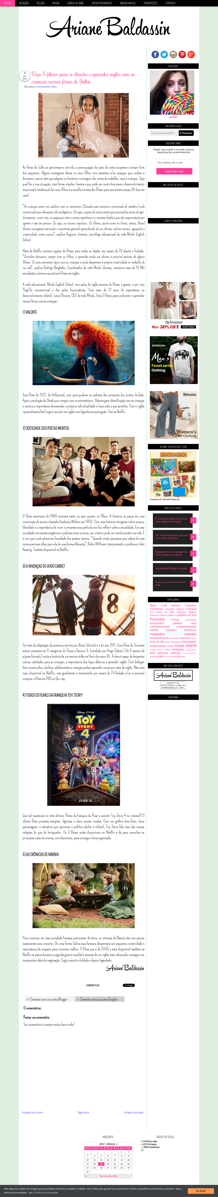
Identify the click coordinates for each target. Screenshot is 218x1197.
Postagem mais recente (32, 1112)
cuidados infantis (173, 634)
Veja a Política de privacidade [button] (43, 1192)
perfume (163, 653)
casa (193, 623)
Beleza (40, 3)
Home (7, 3)
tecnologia (168, 657)
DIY (152, 612)
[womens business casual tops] (174, 328)
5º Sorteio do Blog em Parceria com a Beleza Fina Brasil (171, 520)
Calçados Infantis (174, 609)
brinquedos (157, 623)
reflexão (175, 653)
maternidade (158, 645)
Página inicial (83, 1112)
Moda (55, 3)
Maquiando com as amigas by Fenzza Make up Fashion (171, 553)
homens (185, 638)
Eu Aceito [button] (201, 1191)
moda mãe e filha (160, 650)
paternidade (191, 650)
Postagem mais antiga (133, 1112)
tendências (179, 656)
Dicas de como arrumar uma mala (170, 583)
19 (101, 1164)
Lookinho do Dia (185, 615)
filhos (54, 86)
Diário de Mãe (75, 3)
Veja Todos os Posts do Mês (108, 1176)
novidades (177, 649)
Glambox (181, 612)
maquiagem (188, 641)
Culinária (190, 609)
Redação (24, 3)
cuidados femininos (181, 630)
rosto (152, 656)
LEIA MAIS (173, 117)
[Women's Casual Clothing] (174, 438)
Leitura (170, 615)
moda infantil (185, 645)
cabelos (177, 623)
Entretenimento (102, 3)
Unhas (175, 619)
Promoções (151, 3)
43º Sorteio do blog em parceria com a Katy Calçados (171, 536)
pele (152, 653)
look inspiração (172, 642)
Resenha (157, 619)
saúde (160, 656)
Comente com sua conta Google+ (98, 999)
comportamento (160, 626)
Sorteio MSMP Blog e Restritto (171, 568)
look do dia (157, 641)
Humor (162, 615)
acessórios (190, 619)
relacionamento (189, 653)
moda (170, 646)
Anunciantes (128, 3)
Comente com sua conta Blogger (48, 999)
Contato (170, 3)
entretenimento (44, 86)
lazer (194, 638)
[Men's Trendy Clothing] (174, 383)
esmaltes (174, 638)
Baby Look (158, 605)
